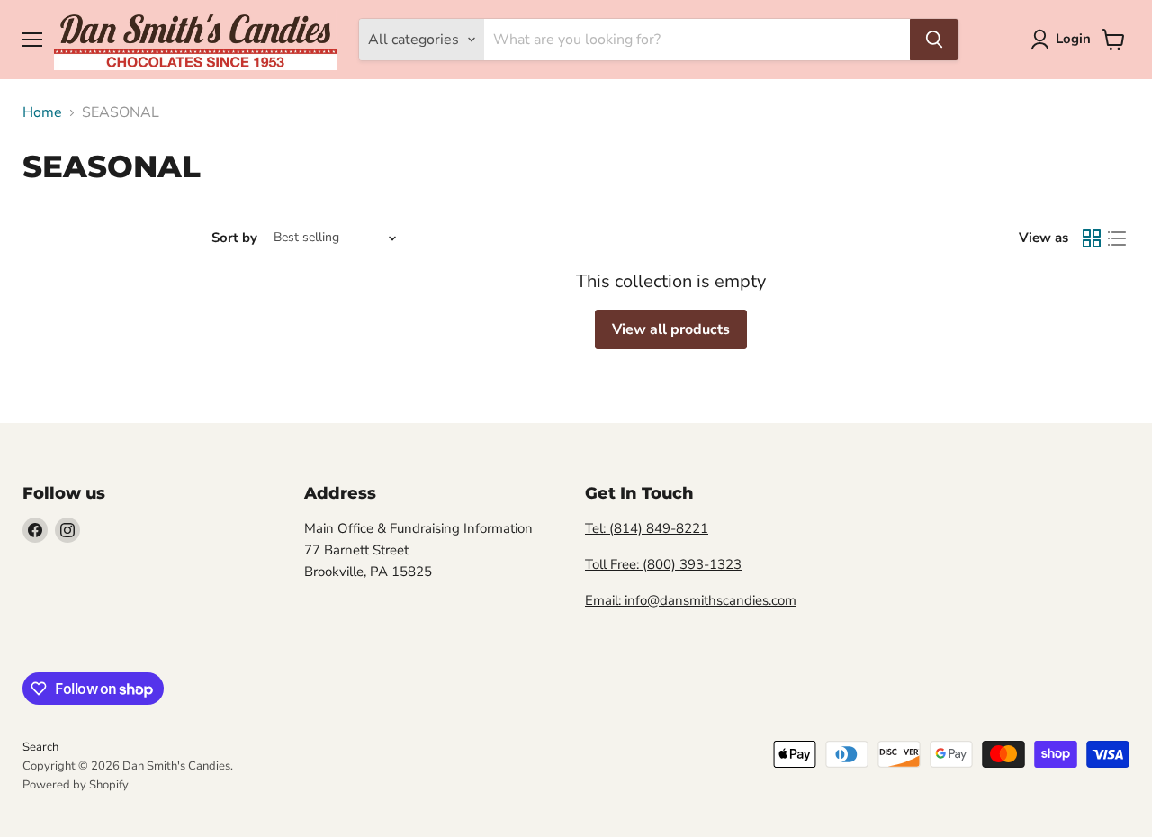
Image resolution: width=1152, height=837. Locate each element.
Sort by (234, 238)
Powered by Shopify (75, 785)
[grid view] (1091, 238)
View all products (671, 329)
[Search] (934, 39)
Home (42, 112)
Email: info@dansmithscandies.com (690, 600)
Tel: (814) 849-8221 (646, 528)
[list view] (1117, 238)
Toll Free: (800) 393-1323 (663, 564)
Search (40, 747)
